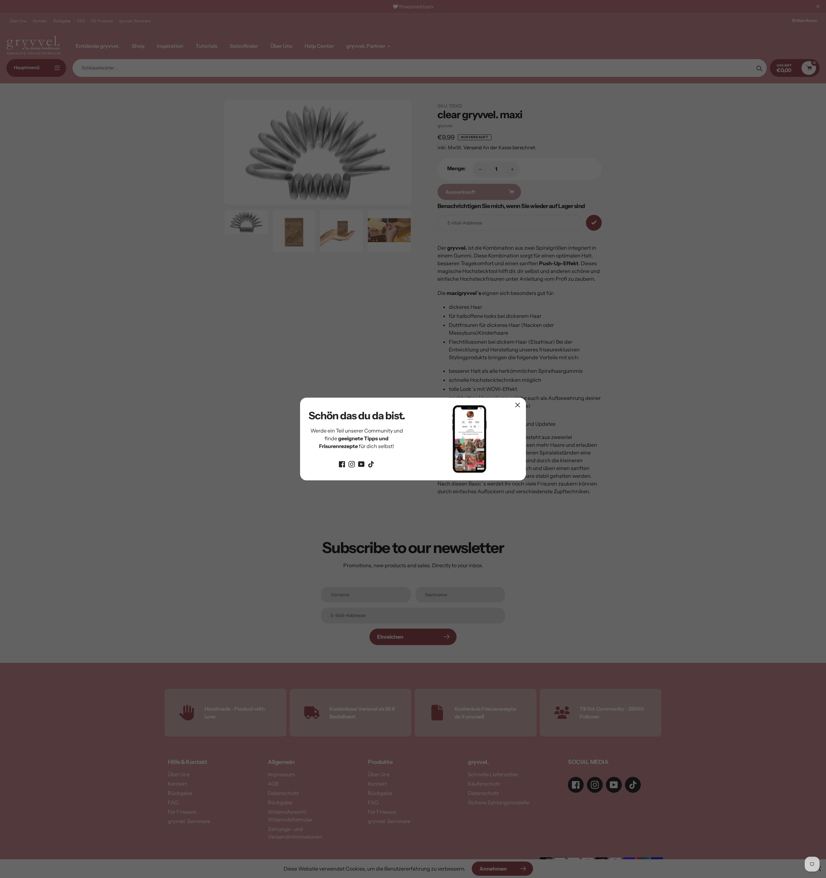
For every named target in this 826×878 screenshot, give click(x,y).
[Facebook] (342, 463)
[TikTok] (371, 463)
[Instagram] (351, 463)
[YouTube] (361, 463)
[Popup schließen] (518, 405)
